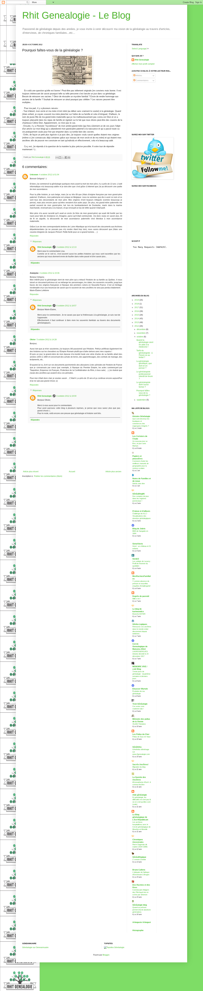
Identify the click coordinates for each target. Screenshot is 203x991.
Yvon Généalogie (139, 704)
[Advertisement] (155, 108)
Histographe (138, 930)
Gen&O (135, 559)
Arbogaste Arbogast (141, 922)
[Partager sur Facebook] (66, 157)
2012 (136, 326)
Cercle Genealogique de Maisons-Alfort (139, 646)
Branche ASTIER (138, 614)
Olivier (33, 339)
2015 (136, 315)
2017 (136, 307)
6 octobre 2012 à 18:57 (66, 306)
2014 (136, 318)
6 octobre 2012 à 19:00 (66, 396)
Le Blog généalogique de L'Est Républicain (140, 817)
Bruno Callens (138, 870)
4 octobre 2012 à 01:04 (49, 175)
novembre (141, 333)
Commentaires (141, 80)
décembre (141, 329)
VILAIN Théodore (139, 724)
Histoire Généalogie (141, 416)
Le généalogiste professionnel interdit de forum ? (144, 375)
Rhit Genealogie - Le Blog (76, 15)
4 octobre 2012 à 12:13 (66, 247)
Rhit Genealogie (44, 247)
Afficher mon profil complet (143, 64)
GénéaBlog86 (138, 494)
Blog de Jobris (138, 529)
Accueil (72, 471)
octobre (140, 337)
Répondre (34, 236)
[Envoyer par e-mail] (57, 157)
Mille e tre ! (136, 599)
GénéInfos (137, 747)
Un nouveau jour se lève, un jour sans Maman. (139, 443)
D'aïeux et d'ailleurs (141, 511)
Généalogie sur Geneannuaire (35, 947)
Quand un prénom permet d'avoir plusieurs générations (141, 909)
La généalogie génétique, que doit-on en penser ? (144, 364)
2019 (136, 300)
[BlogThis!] (60, 157)
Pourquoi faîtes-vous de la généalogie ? (143, 392)
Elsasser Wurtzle (140, 689)
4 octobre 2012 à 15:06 (49, 273)
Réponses (37, 241)
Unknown (34, 175)
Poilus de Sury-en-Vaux (141, 737)
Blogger (106, 955)
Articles (138, 75)
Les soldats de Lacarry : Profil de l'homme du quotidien (141, 563)
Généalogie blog (139, 905)
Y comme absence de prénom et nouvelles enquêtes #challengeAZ (141, 583)
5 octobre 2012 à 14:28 (47, 339)
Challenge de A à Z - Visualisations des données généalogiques (141, 516)
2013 (136, 322)
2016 (136, 311)
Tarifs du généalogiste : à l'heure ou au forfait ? (144, 353)
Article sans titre (138, 483)
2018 (136, 304)
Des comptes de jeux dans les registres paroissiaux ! (140, 498)
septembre (141, 400)
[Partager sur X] (63, 157)
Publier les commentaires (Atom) (48, 476)
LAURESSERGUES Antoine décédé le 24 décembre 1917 (140, 653)
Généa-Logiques (139, 624)
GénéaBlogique (139, 857)
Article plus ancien (113, 471)
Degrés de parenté (140, 596)
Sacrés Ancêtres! (140, 764)
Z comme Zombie (139, 859)
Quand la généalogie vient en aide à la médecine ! (144, 343)
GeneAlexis (137, 544)
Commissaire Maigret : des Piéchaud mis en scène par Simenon (141, 892)
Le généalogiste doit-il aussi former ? (143, 384)
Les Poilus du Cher (140, 734)
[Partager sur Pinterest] (69, 157)
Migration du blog (138, 767)
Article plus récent (30, 471)
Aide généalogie (139, 795)
